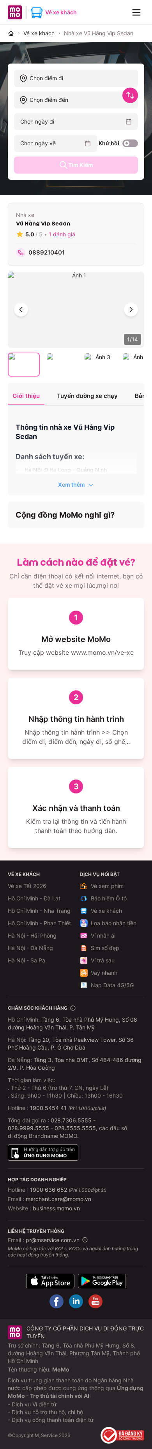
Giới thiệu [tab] (26, 395)
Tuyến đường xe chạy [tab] (87, 395)
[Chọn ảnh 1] (24, 365)
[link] (98, 33)
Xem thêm (71, 484)
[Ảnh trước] (21, 310)
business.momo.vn (56, 1208)
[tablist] (76, 396)
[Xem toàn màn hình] (76, 310)
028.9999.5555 (28, 1128)
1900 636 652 (68, 1189)
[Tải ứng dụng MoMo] (50, 1281)
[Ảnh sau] (131, 310)
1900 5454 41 (48, 1108)
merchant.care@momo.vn (58, 1199)
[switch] (130, 143)
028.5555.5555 (75, 1128)
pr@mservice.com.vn (53, 1240)
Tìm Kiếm (80, 165)
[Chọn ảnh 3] (100, 365)
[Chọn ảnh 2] (62, 365)
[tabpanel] (76, 451)
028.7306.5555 (71, 1120)
